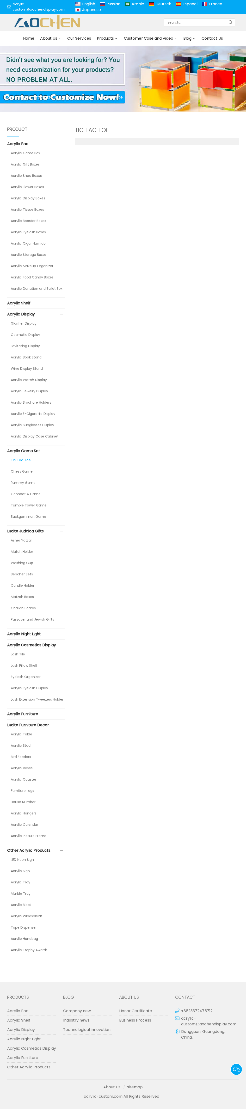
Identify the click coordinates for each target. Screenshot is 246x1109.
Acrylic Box (17, 144)
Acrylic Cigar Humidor (29, 243)
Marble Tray (21, 893)
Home (28, 38)
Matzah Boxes (22, 596)
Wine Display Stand (27, 368)
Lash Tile (18, 654)
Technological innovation (87, 1029)
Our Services (79, 38)
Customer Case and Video (148, 38)
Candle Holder (22, 585)
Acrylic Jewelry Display (29, 391)
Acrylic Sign (20, 871)
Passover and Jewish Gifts (32, 619)
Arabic (138, 4)
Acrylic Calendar (24, 824)
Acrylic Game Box (25, 153)
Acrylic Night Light (24, 634)
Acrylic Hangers (24, 813)
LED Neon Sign (22, 859)
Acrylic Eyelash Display (29, 688)
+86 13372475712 (197, 1011)
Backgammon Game (28, 516)
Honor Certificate (135, 1011)
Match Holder (22, 551)
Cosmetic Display (25, 334)
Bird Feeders (21, 756)
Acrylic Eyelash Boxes (28, 232)
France (215, 4)
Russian (113, 4)
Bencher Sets (22, 574)
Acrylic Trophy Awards (29, 950)
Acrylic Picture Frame (28, 835)
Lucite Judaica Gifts (25, 531)
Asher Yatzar (21, 540)
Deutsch (163, 4)
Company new (77, 1011)
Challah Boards (23, 608)
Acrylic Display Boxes (28, 198)
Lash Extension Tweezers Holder (37, 699)
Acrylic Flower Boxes (27, 187)
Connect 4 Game (26, 494)
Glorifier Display (24, 323)
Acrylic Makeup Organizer (32, 266)
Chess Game (22, 471)
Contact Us (212, 38)
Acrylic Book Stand (26, 357)
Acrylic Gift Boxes (25, 164)
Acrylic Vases (22, 768)
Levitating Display (25, 346)
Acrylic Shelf (19, 303)
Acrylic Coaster (23, 779)
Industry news (76, 1020)
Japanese (91, 9)
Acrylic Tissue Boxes (27, 209)
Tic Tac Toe (112, 97)
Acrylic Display (21, 314)
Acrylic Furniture (22, 714)
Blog (187, 38)
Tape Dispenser (24, 927)
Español (190, 4)
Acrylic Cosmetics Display (31, 645)
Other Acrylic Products (28, 850)
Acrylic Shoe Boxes (26, 175)
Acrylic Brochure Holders (31, 402)
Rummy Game (23, 482)
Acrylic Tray (20, 882)
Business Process (135, 1020)
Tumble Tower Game (29, 505)
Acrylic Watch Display (29, 379)
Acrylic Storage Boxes (29, 254)
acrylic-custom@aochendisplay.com (39, 7)
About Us (48, 38)
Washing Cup (22, 563)
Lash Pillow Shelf (24, 665)
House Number (23, 802)
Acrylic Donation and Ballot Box (36, 288)
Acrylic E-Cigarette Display (33, 413)
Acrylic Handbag (24, 938)
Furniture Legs (22, 790)
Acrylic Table (21, 734)
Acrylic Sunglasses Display (32, 425)
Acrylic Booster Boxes (28, 220)
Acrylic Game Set (75, 97)
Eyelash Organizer (26, 676)
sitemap (135, 1087)
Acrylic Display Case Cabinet (35, 436)
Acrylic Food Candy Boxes (32, 277)
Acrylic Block (21, 904)
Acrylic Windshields (27, 916)
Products (105, 38)
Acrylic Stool (21, 745)
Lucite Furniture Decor (28, 725)
